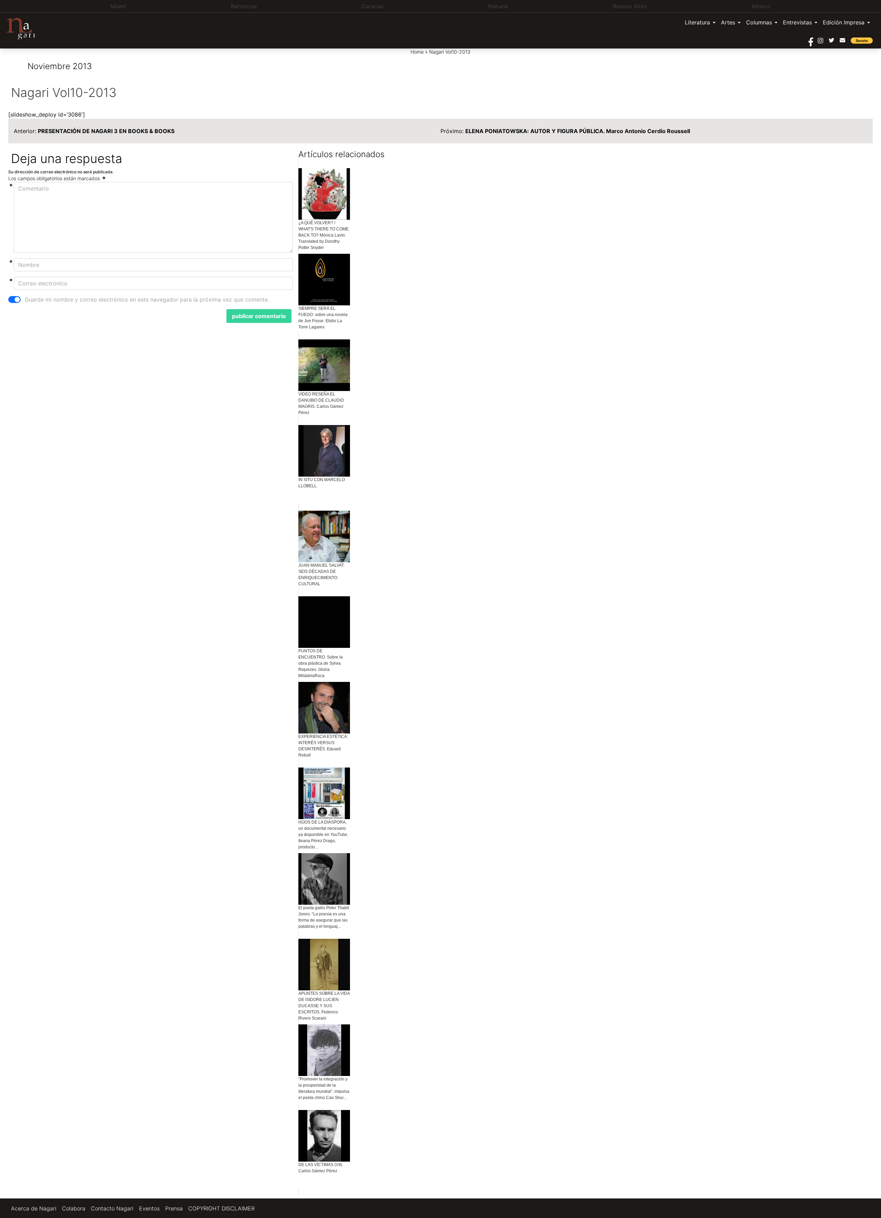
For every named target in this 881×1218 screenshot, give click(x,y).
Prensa (174, 1208)
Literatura (697, 22)
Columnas (759, 22)
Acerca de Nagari (33, 1208)
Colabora (73, 1208)
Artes (728, 22)
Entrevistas (797, 22)
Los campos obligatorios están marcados (54, 178)
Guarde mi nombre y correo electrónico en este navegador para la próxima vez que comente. (147, 299)
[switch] (14, 299)
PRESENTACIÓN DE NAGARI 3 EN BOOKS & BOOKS (106, 131)
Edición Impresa (843, 22)
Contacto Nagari (112, 1208)
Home (417, 52)
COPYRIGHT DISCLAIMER (221, 1208)
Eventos (149, 1208)
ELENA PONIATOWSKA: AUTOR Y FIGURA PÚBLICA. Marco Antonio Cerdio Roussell (577, 131)
